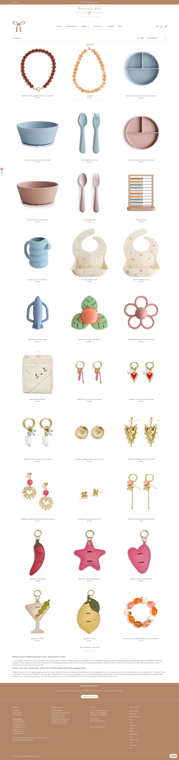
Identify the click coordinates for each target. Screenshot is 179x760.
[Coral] (55, 101)
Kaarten (110, 26)
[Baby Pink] (99, 101)
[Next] (125, 2)
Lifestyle (97, 26)
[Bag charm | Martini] (37, 612)
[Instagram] (16, 2)
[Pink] (96, 101)
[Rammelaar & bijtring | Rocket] (37, 312)
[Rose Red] (52, 101)
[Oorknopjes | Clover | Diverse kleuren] (89, 492)
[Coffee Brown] (70, 101)
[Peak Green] (26, 101)
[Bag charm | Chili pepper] (37, 552)
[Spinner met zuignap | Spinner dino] (89, 312)
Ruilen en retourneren (58, 715)
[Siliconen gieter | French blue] (37, 253)
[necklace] (89, 69)
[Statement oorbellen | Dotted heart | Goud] (141, 432)
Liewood (132, 728)
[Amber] (83, 101)
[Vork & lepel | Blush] (89, 193)
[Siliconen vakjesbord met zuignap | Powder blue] (141, 69)
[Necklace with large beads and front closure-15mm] (37, 69)
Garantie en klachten (58, 717)
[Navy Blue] (77, 101)
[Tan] (91, 101)
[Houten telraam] (141, 193)
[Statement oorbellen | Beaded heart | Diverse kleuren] (37, 492)
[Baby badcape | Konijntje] (37, 372)
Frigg (131, 722)
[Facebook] (13, 2)
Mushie (131, 737)
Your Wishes (133, 745)
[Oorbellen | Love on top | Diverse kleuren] (89, 372)
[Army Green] (109, 101)
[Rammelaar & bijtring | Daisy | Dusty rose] (141, 312)
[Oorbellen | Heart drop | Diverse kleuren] (141, 372)
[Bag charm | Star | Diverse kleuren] (89, 552)
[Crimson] (75, 101)
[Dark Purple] (47, 101)
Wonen (85, 26)
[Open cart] (166, 26)
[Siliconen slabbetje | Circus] (141, 253)
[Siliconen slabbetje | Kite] (89, 253)
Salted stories (133, 739)
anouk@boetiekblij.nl (101, 710)
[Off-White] (36, 101)
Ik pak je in (132, 725)
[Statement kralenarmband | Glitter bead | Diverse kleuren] (141, 612)
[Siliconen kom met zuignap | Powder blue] (37, 133)
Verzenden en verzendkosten (60, 713)
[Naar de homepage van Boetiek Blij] (89, 17)
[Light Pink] (18, 101)
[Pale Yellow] (50, 101)
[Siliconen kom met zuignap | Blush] (37, 193)
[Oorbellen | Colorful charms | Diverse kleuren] (37, 432)
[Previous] (53, 2)
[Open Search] (157, 26)
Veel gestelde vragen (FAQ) (60, 719)
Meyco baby (133, 734)
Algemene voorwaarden (59, 721)
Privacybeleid (55, 723)
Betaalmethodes (56, 710)
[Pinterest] (18, 2)
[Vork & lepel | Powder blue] (89, 133)
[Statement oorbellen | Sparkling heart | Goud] (89, 432)
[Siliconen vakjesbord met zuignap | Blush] (141, 133)
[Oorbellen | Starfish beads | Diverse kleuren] (141, 492)
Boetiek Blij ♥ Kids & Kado (32, 756)
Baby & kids (71, 26)
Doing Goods (133, 711)
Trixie (131, 742)
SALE (120, 26)
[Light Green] (104, 101)
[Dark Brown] (39, 101)
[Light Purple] (23, 101)
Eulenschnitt (133, 714)
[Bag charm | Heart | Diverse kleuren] (141, 552)
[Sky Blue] (57, 101)
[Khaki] (34, 101)
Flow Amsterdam (134, 717)
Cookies (64, 723)
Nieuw (59, 26)
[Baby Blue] (31, 101)
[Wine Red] (20, 101)
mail (41, 665)
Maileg (131, 731)
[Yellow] (28, 101)
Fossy (131, 719)
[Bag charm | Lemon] (89, 612)
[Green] (44, 101)
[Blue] (42, 101)
